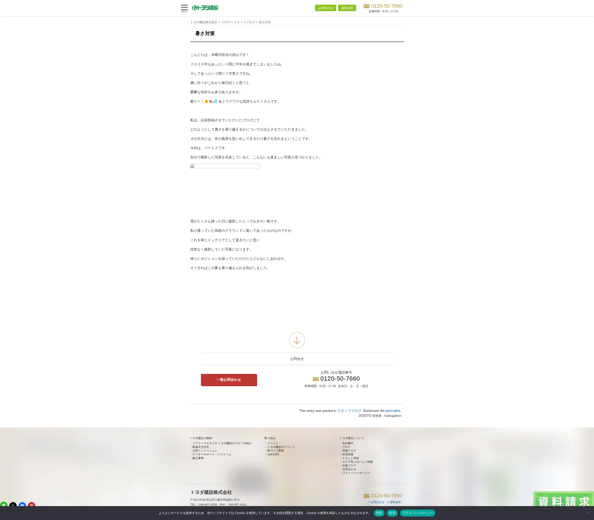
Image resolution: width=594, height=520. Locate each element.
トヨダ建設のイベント (281, 447)
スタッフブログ (349, 411)
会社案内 (347, 443)
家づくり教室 (275, 450)
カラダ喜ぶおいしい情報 (357, 461)
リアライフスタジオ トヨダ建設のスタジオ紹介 (222, 443)
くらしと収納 (350, 458)
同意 (379, 513)
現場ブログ (349, 450)
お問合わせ (325, 8)
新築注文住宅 (200, 447)
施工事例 (197, 458)
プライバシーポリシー (356, 473)
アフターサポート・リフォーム (211, 454)
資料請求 (347, 8)
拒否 (392, 513)
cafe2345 (273, 454)
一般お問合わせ (229, 380)
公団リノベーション (204, 450)
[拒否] (588, 513)
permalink (393, 411)
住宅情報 (347, 454)
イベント (272, 443)
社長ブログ (349, 465)
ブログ (346, 447)
